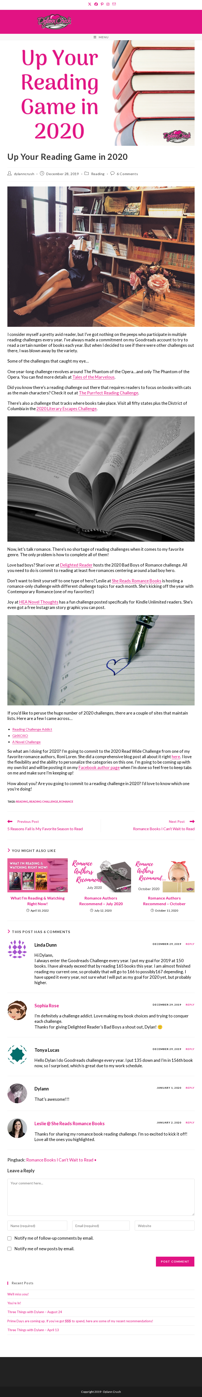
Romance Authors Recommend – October (164, 901)
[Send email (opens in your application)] (113, 4)
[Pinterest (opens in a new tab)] (102, 4)
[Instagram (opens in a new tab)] (108, 4)
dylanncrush (24, 174)
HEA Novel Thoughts (38, 602)
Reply (190, 943)
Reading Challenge (43, 801)
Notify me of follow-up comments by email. (54, 1238)
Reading (98, 174)
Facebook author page (99, 767)
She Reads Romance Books (136, 580)
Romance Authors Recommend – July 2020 (101, 901)
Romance (66, 801)
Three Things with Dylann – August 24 (34, 1312)
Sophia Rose (46, 1005)
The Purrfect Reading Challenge (108, 392)
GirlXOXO (20, 736)
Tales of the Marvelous (93, 377)
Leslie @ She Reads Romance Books (69, 1123)
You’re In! (14, 1303)
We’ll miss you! (18, 1294)
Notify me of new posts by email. (44, 1248)
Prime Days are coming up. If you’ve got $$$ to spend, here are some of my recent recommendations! (80, 1321)
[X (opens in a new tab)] (89, 4)
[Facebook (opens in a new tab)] (96, 4)
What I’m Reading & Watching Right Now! (38, 901)
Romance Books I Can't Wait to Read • (61, 1159)
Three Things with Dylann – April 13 (33, 1330)
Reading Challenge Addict (32, 729)
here (176, 756)
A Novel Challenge (26, 742)
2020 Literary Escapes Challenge (66, 408)
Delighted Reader (76, 565)
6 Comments (127, 174)
